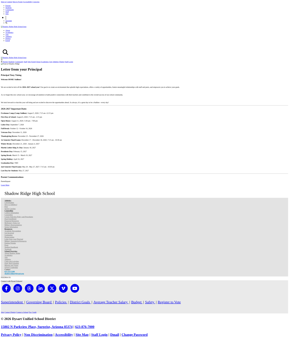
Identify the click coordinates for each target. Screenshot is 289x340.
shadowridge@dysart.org (14, 274)
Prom (6, 245)
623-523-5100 (10, 272)
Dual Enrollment (10, 219)
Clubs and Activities (12, 261)
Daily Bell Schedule (12, 263)
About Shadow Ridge (12, 253)
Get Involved (9, 233)
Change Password (135, 335)
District (8, 39)
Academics (9, 32)
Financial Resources (12, 221)
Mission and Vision (11, 265)
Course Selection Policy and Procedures (19, 217)
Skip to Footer (18, 2)
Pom (6, 207)
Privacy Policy (11, 335)
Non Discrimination (38, 335)
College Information (12, 213)
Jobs (7, 14)
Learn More (5, 185)
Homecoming (9, 237)
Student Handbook (11, 247)
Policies (61, 302)
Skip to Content (6, 2)
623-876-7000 (84, 327)
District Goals (80, 302)
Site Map (82, 335)
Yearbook (8, 249)
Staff (7, 12)
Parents (8, 6)
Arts (6, 34)
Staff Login (69, 62)
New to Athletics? (11, 205)
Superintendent (12, 302)
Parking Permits (10, 243)
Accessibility (64, 335)
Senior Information (11, 227)
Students (8, 8)
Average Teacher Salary (111, 302)
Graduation (9, 235)
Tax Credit (32, 312)
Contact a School (22, 312)
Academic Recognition (13, 231)
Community (9, 10)
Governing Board (39, 302)
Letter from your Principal (14, 239)
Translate (8, 21)
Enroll (7, 41)
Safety (150, 302)
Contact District (10, 312)
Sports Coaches (10, 209)
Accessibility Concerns (31, 2)
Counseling (9, 215)
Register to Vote (169, 302)
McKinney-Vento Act (12, 223)
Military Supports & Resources (16, 241)
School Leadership (11, 267)
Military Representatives (13, 225)
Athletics (8, 37)
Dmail (114, 335)
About (7, 30)
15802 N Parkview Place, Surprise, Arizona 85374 (37, 327)
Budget (136, 302)
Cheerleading (9, 203)
